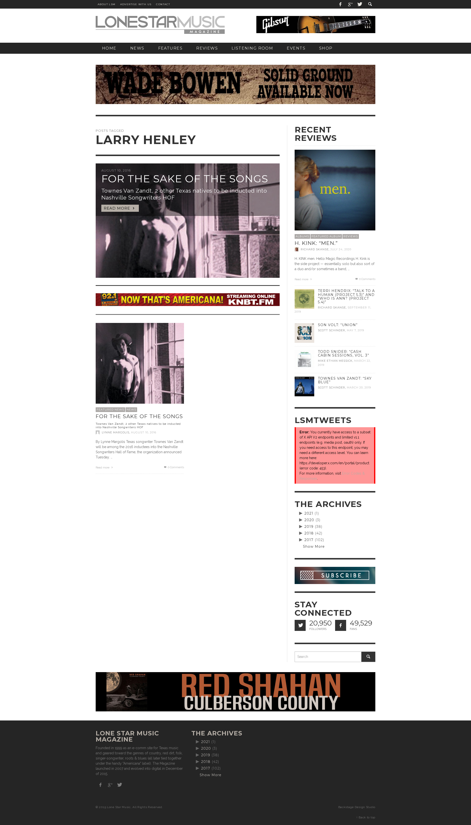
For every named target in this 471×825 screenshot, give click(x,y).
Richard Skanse (315, 249)
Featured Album (326, 236)
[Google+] (350, 4)
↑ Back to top (365, 817)
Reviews (350, 236)
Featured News (110, 409)
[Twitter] (359, 4)
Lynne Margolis (115, 432)
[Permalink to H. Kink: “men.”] (335, 190)
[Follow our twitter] (300, 625)
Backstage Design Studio (356, 807)
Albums (302, 236)
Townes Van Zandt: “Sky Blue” (345, 380)
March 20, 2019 (359, 387)
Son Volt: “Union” (338, 325)
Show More (314, 546)
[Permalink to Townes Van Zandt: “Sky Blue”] (304, 386)
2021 (308, 513)
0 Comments (175, 467)
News (131, 409)
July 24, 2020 (340, 249)
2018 (309, 533)
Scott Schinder (331, 330)
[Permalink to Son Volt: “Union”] (304, 333)
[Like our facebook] (340, 625)
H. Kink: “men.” (316, 243)
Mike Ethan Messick (335, 360)
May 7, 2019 (355, 330)
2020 (309, 520)
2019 (309, 526)
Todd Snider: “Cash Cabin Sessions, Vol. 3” (343, 353)
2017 (309, 540)
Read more (103, 467)
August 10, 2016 (143, 432)
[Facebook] (340, 4)
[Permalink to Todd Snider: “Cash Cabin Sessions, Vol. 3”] (304, 359)
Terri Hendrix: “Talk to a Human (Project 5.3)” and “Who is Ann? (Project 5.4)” (346, 296)
